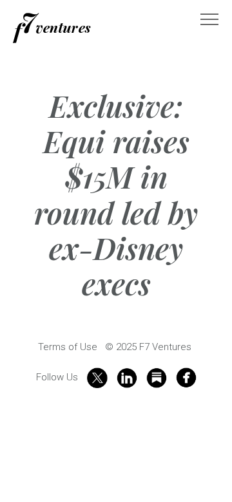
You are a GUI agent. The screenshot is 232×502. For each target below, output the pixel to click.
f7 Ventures (52, 28)
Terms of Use (67, 347)
